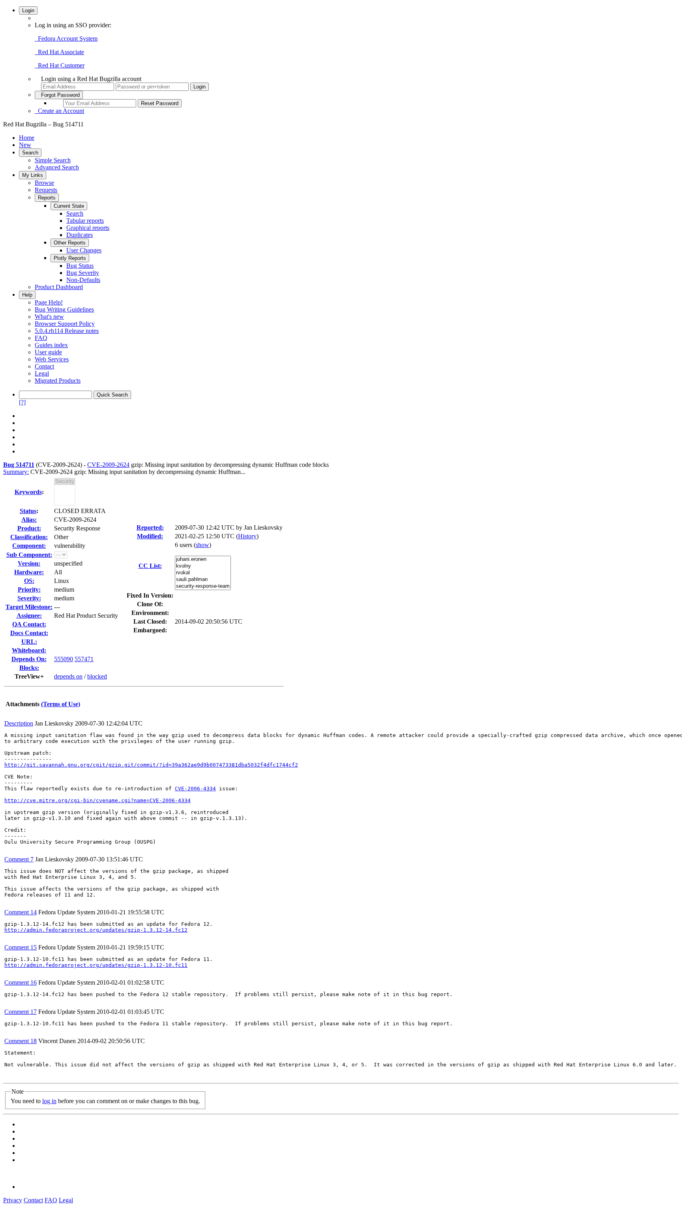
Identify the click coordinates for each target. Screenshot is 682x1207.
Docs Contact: (29, 633)
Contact (44, 366)
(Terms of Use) (60, 704)
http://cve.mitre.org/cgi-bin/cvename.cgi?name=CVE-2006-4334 (97, 800)
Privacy (12, 1200)
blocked (97, 676)
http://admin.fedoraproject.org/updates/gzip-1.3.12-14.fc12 (95, 930)
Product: (29, 528)
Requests (46, 189)
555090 (63, 659)
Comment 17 (20, 1011)
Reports (47, 198)
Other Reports (70, 243)
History (247, 536)
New (25, 144)
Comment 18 (20, 1041)
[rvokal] (202, 573)
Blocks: (29, 667)
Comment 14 (20, 912)
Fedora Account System (66, 38)
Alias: (29, 519)
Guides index (51, 345)
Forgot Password (59, 95)
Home (26, 137)
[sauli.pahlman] (202, 579)
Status (28, 511)
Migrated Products (58, 380)
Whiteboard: (29, 650)
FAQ (41, 338)
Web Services (52, 359)
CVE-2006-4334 (195, 789)
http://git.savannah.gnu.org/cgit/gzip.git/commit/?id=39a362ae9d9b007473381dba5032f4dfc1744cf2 (151, 765)
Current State (69, 206)
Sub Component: (29, 554)
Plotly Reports (70, 258)
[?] (22, 402)
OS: (29, 580)
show (202, 544)
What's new (49, 316)
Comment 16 (20, 982)
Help (27, 295)
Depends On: (29, 659)
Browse (44, 182)
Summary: (16, 471)
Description (18, 723)
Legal (42, 373)
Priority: (29, 589)
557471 (84, 659)
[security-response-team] (202, 586)
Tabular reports (85, 220)
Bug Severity (82, 272)
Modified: (150, 536)
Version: (29, 563)
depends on (68, 676)
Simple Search (53, 160)
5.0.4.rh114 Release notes (67, 330)
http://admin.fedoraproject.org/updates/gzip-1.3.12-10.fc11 (95, 965)
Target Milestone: (29, 607)
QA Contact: (29, 624)
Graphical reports (87, 227)
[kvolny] (202, 566)
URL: (29, 641)
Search (30, 153)
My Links (32, 175)
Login (28, 10)
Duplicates (79, 234)
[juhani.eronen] (202, 559)
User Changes (83, 250)
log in (49, 1101)
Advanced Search (57, 167)
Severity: (29, 598)
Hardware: (29, 572)
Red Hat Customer (59, 65)
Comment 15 (20, 947)
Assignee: (29, 615)
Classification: (29, 537)
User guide (48, 352)
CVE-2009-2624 (108, 464)
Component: (29, 545)
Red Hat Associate (59, 52)
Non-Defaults (83, 279)
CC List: (150, 565)
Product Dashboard (59, 287)
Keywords (28, 492)
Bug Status (80, 265)
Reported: (150, 527)
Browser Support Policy (65, 323)
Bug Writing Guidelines (64, 309)
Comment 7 (19, 859)
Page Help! (49, 302)
